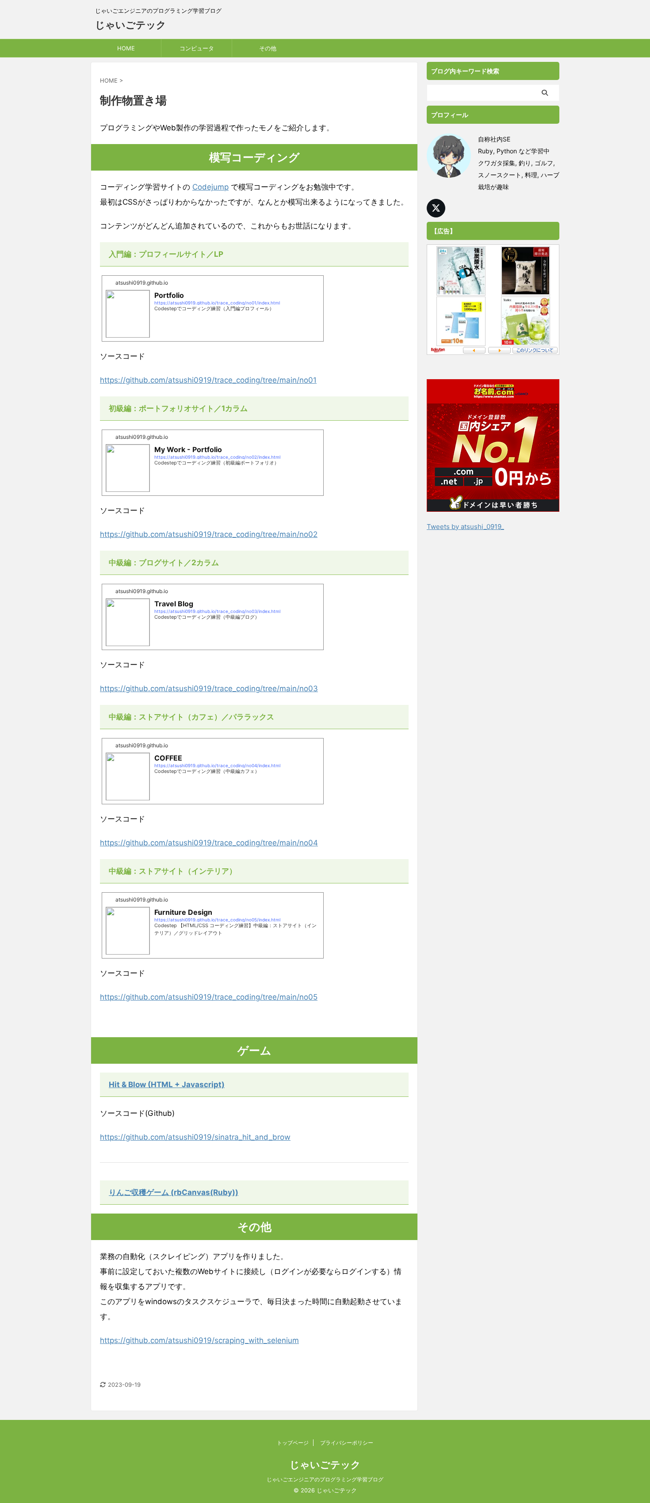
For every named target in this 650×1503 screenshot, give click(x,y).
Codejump (210, 187)
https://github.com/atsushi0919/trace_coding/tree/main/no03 (209, 688)
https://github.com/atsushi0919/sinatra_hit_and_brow (195, 1137)
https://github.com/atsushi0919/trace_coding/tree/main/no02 (208, 534)
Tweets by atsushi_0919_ (465, 526)
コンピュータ (197, 48)
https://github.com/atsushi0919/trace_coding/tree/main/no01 (208, 380)
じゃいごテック (130, 24)
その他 (267, 48)
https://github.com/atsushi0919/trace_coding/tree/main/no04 (209, 842)
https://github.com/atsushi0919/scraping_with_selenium (199, 1340)
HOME (126, 48)
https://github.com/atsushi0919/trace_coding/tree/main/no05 (208, 997)
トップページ (293, 1442)
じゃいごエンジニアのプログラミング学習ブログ (325, 1479)
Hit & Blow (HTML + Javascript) (167, 1084)
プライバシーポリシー (346, 1442)
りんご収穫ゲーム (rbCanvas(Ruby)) (173, 1192)
